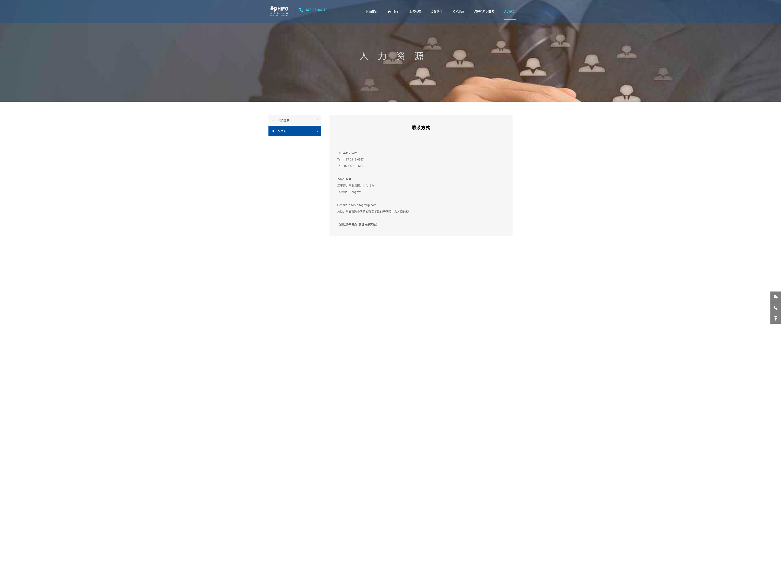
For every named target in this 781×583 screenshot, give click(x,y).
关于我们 (393, 11)
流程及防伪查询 (484, 11)
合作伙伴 (436, 11)
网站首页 (372, 11)
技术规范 (458, 11)
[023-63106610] (775, 307)
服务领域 (415, 11)
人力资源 (510, 11)
